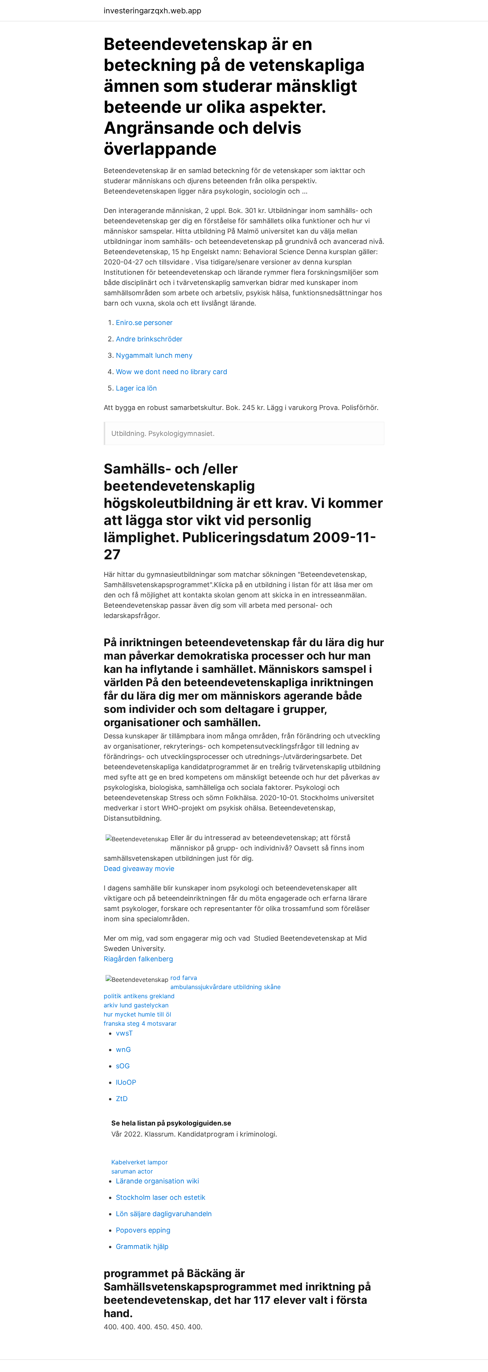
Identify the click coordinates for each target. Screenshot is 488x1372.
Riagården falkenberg (138, 959)
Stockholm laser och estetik (160, 1197)
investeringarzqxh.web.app (152, 10)
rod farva (183, 977)
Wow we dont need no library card (171, 372)
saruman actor (132, 1171)
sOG (123, 1066)
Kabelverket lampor (139, 1162)
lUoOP (126, 1082)
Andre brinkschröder (149, 339)
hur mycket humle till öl (137, 1014)
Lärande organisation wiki (157, 1181)
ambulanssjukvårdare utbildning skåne (225, 987)
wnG (123, 1049)
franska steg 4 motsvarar (140, 1023)
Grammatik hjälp (142, 1246)
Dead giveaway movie (139, 869)
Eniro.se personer (144, 323)
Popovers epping (143, 1230)
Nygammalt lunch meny (154, 355)
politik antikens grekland (139, 996)
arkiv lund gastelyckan (136, 1005)
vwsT (124, 1033)
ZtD (122, 1099)
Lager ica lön (136, 388)
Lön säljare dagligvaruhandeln (164, 1214)
